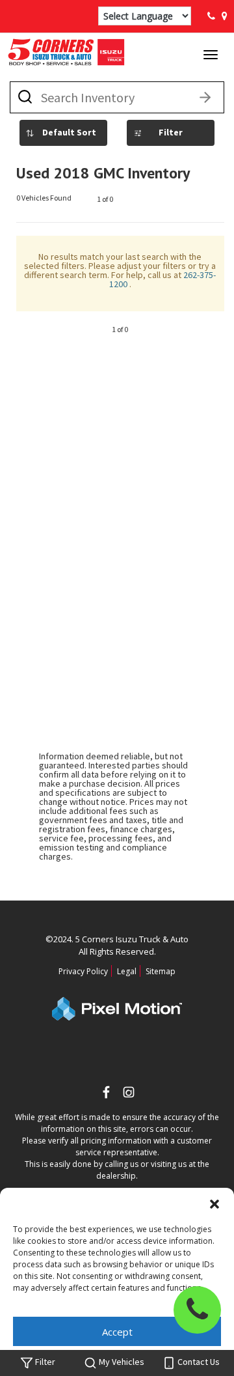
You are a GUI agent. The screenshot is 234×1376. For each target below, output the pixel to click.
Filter (171, 132)
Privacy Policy (83, 971)
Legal (126, 971)
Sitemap (161, 971)
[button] (214, 1204)
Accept (117, 1331)
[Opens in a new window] (128, 1094)
